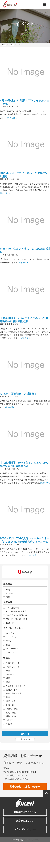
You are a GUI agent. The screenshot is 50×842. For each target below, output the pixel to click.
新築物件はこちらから (25, 812)
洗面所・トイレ (13, 690)
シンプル (10, 633)
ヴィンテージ (12, 649)
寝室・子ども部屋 (13, 693)
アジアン (10, 653)
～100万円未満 (12, 608)
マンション (11, 593)
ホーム (4, 45)
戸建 (8, 590)
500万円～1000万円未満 (17, 619)
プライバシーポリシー (25, 829)
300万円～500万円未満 (16, 615)
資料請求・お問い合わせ (25, 786)
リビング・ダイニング (15, 686)
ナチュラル (11, 637)
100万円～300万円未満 (16, 611)
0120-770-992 (21, 779)
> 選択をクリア (25, 739)
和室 (8, 697)
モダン (9, 641)
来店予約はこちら (25, 820)
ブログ (12, 45)
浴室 (8, 678)
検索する (25, 733)
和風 (8, 645)
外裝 (8, 671)
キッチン (10, 674)
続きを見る (12, 118)
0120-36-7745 (21, 775)
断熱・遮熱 (11, 716)
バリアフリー (12, 720)
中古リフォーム (13, 667)
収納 (8, 682)
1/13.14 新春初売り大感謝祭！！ (19, 393)
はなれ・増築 (12, 709)
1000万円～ (11, 623)
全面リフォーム (13, 663)
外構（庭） (11, 705)
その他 (9, 724)
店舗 (8, 597)
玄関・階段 (11, 713)
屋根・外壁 (11, 701)
